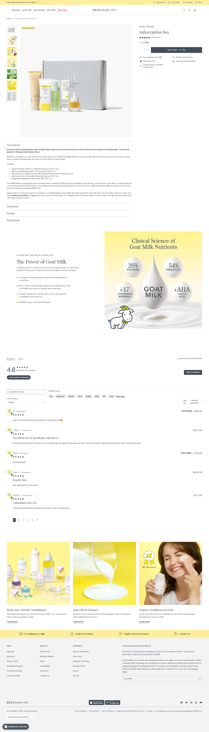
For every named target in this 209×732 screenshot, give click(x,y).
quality (88, 396)
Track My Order (13, 676)
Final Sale (62, 10)
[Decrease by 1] (141, 50)
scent (111, 396)
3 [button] (23, 520)
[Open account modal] (189, 10)
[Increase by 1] (148, 50)
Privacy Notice (94, 711)
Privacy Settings (80, 711)
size (51, 396)
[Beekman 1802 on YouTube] (201, 702)
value (97, 396)
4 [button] (27, 520)
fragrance (60, 396)
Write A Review (193, 372)
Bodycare (26, 10)
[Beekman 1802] (48, 702)
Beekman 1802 (18, 711)
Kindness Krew (79, 666)
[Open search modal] (184, 10)
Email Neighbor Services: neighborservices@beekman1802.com (178, 711)
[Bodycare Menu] (32, 10)
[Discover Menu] (56, 10)
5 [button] (32, 520)
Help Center (45, 651)
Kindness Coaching (81, 661)
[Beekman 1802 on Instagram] (191, 702)
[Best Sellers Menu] (45, 10)
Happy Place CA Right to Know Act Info (130, 711)
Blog (200, 2)
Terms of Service (129, 666)
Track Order (175, 2)
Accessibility (45, 666)
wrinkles (71, 396)
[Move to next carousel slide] (205, 344)
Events (75, 671)
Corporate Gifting (14, 671)
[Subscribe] (199, 679)
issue (80, 396)
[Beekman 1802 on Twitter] (186, 702)
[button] (9, 520)
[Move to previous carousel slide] (4, 344)
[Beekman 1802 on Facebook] (181, 702)
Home (9, 19)
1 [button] (14, 520)
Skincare (16, 10)
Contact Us (44, 676)
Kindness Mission (47, 656)
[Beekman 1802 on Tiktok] (196, 702)
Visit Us (76, 676)
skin (104, 396)
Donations (44, 671)
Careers (150, 711)
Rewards (189, 2)
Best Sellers (39, 10)
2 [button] (18, 520)
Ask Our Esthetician (81, 651)
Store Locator (12, 661)
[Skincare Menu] (20, 10)
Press (42, 661)
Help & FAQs (160, 2)
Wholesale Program (15, 666)
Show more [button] (120, 396)
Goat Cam (77, 656)
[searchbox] (26, 392)
